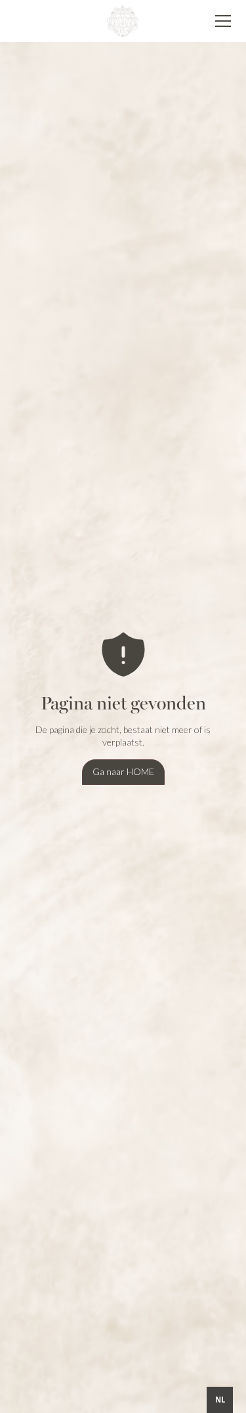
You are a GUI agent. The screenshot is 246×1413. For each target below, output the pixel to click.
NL (220, 1399)
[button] (220, 21)
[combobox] (220, 1400)
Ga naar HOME (123, 771)
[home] (122, 20)
